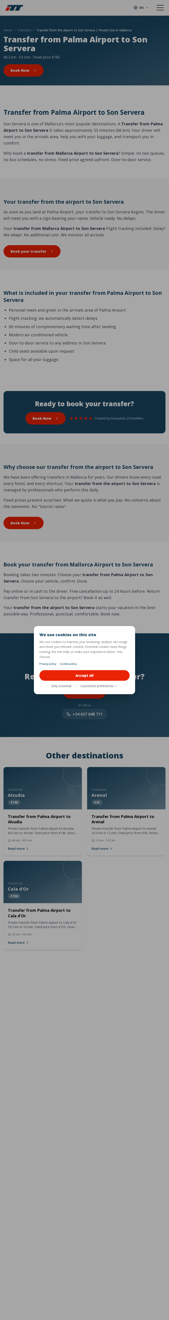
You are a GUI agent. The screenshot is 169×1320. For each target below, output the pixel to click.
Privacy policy (47, 664)
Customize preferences (97, 686)
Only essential (61, 686)
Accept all (84, 675)
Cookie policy (68, 664)
